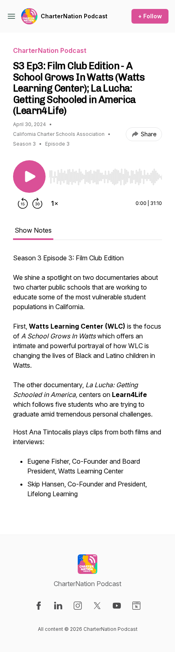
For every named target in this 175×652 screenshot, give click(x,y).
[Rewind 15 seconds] (22, 203)
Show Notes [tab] (33, 230)
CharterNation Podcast (74, 16)
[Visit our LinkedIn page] (58, 606)
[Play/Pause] (29, 176)
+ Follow (150, 16)
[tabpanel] (87, 380)
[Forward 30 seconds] (37, 203)
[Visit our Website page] (136, 606)
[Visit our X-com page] (97, 606)
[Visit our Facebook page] (39, 606)
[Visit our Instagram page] (78, 606)
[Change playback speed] (54, 203)
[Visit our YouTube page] (117, 606)
